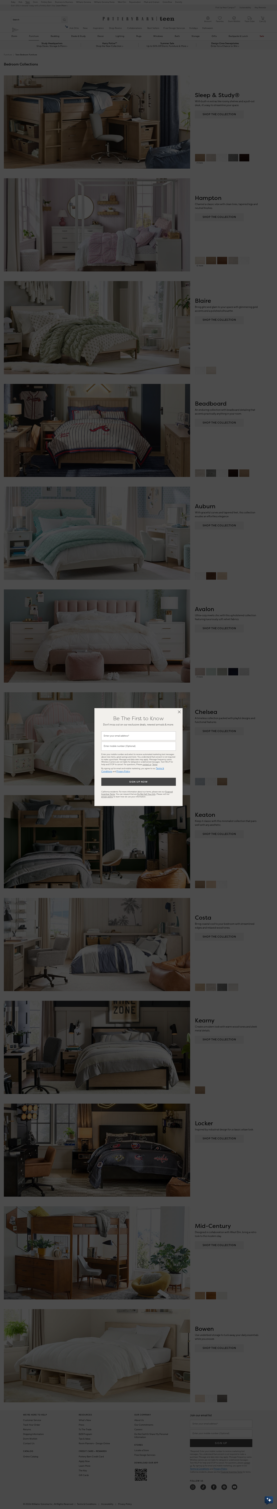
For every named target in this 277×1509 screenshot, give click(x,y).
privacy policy (107, 797)
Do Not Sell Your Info (146, 794)
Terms (154, 764)
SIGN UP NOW (138, 781)
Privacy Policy (123, 771)
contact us (147, 764)
